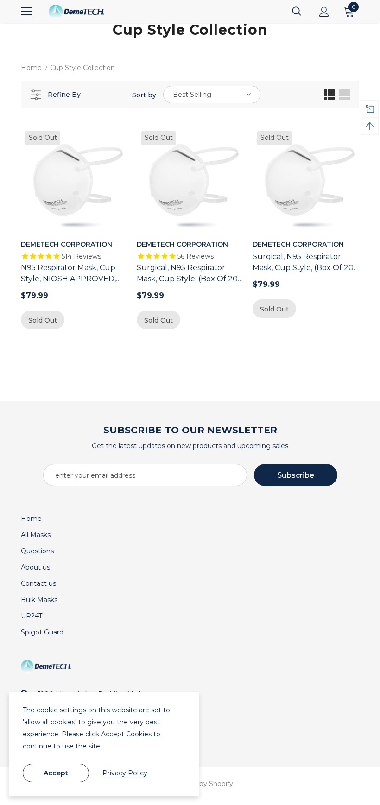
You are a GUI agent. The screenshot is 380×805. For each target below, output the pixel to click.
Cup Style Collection (82, 67)
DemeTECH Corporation (66, 244)
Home (31, 67)
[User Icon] (324, 12)
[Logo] (76, 12)
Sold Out (42, 320)
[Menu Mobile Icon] (26, 11)
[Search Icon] (296, 11)
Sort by (144, 95)
